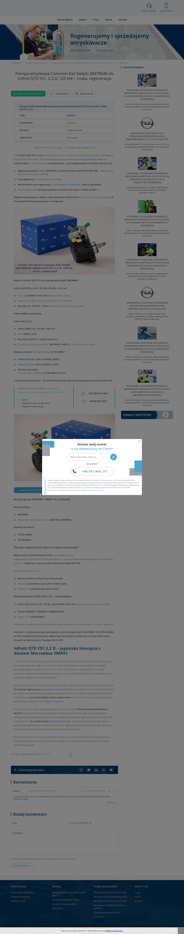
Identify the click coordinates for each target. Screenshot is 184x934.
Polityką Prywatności (108, 480)
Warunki (100, 490)
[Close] (139, 441)
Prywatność (91, 490)
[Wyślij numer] (113, 457)
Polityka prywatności (114, 930)
